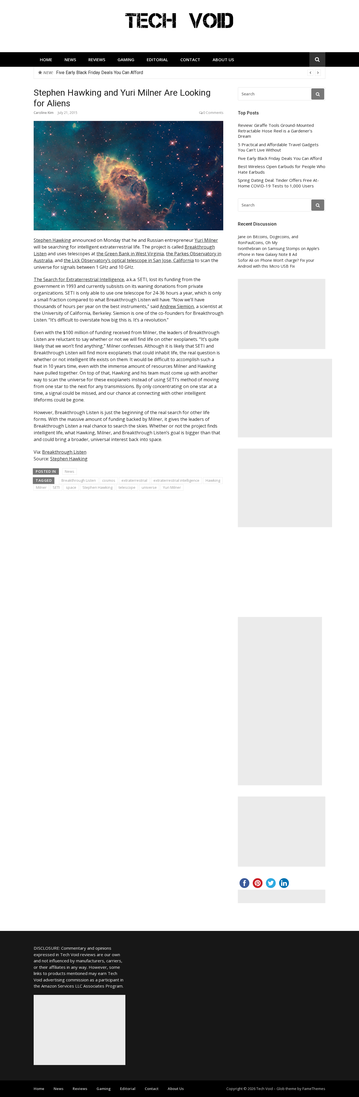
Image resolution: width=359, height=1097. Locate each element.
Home (46, 59)
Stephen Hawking (52, 240)
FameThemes (313, 1088)
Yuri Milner (206, 240)
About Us (223, 59)
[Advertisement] (281, 314)
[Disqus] (128, 576)
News (70, 59)
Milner (41, 487)
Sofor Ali (245, 260)
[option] (188, 73)
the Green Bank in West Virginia (130, 254)
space (71, 487)
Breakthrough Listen (64, 452)
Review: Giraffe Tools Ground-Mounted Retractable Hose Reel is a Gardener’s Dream (276, 131)
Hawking (213, 480)
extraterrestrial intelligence (176, 480)
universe (149, 487)
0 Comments (213, 112)
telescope (127, 487)
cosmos (108, 480)
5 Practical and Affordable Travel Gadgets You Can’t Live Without (278, 147)
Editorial (157, 59)
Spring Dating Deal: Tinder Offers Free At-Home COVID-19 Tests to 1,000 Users (278, 183)
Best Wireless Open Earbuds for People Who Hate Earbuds (114, 72)
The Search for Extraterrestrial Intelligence (79, 279)
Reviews (96, 59)
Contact (190, 59)
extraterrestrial (134, 480)
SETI (56, 487)
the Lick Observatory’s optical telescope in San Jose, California (129, 260)
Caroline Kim (44, 112)
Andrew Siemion (177, 306)
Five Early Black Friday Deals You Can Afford (280, 158)
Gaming (126, 59)
